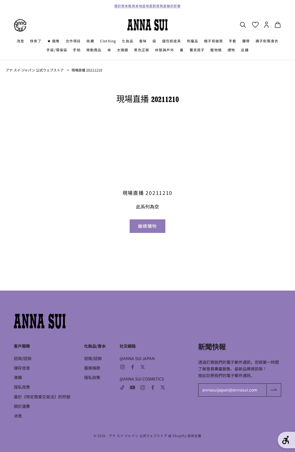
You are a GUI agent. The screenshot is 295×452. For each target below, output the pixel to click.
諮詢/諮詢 (22, 358)
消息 (20, 40)
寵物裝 (216, 49)
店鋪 (244, 49)
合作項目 (73, 40)
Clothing (108, 40)
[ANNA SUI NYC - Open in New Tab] (20, 25)
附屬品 (192, 40)
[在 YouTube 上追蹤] (132, 387)
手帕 (76, 49)
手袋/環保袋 (56, 49)
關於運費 (22, 406)
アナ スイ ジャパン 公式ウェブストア (35, 69)
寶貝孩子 (197, 49)
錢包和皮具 (171, 40)
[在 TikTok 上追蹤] (122, 387)
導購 (18, 377)
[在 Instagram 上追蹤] (122, 367)
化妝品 (127, 40)
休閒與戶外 (164, 49)
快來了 (35, 40)
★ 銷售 (53, 40)
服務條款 (92, 368)
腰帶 (246, 40)
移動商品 (94, 49)
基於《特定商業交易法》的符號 (42, 397)
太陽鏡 (122, 49)
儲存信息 (22, 368)
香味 (143, 40)
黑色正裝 (141, 49)
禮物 (231, 49)
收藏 (90, 40)
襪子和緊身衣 (267, 40)
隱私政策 (22, 387)
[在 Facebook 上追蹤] (132, 367)
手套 (232, 40)
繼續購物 (147, 226)
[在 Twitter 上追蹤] (142, 367)
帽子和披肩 (213, 40)
